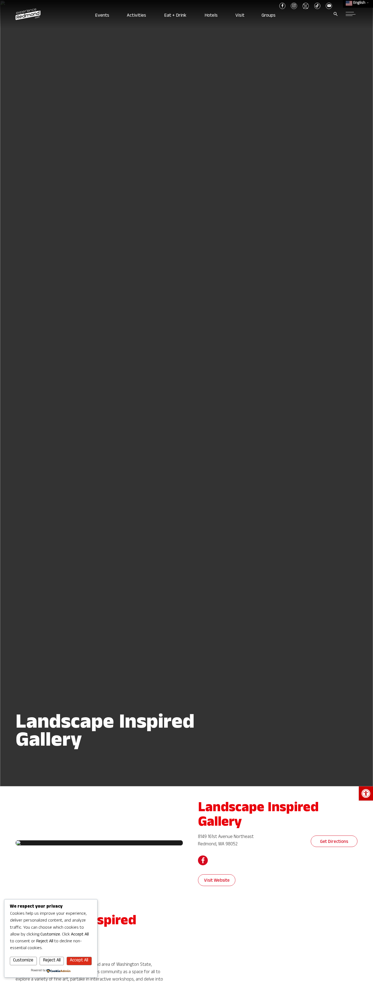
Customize (23, 960)
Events (103, 16)
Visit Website (217, 881)
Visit (240, 16)
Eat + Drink (176, 16)
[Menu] (351, 14)
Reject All (52, 960)
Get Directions (334, 842)
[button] (366, 793)
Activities (137, 16)
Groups (270, 16)
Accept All (79, 960)
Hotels (212, 16)
